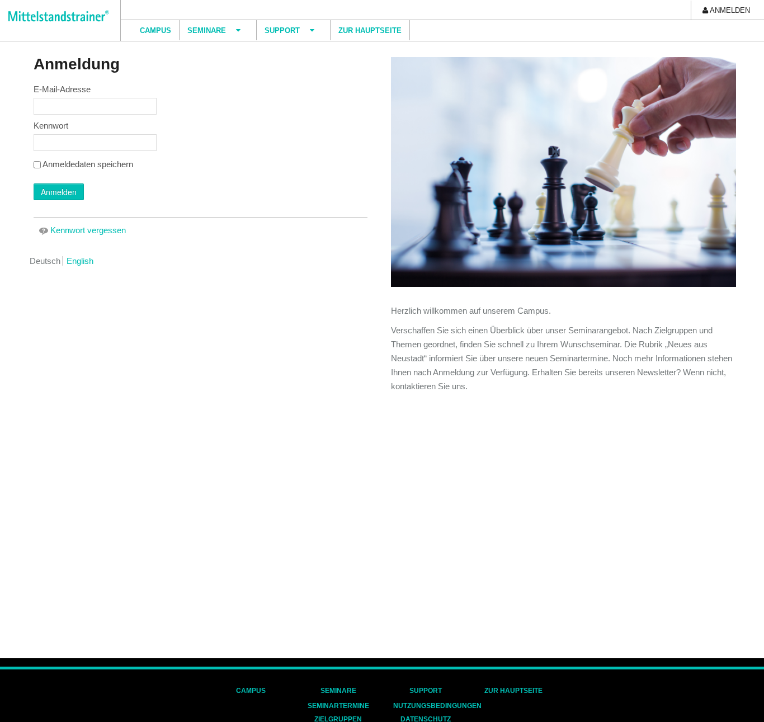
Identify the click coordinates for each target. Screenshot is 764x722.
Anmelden (59, 191)
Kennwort (51, 125)
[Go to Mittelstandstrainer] (54, 16)
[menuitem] (726, 10)
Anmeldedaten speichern (88, 164)
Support (425, 691)
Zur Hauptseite (513, 691)
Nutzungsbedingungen (437, 706)
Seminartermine (338, 706)
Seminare (338, 691)
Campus (251, 691)
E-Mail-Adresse (62, 89)
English (80, 261)
